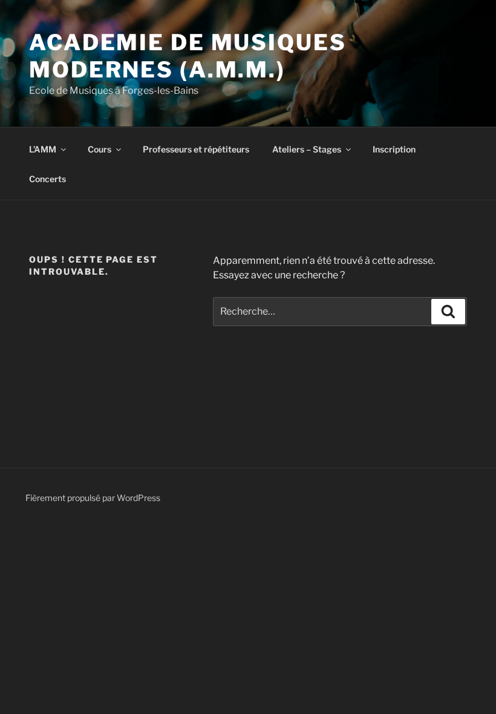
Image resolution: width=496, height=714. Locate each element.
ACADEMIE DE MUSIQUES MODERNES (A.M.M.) (188, 56)
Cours (99, 149)
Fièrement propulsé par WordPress (92, 498)
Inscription (394, 149)
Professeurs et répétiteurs (196, 149)
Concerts (47, 179)
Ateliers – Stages (306, 149)
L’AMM (42, 149)
